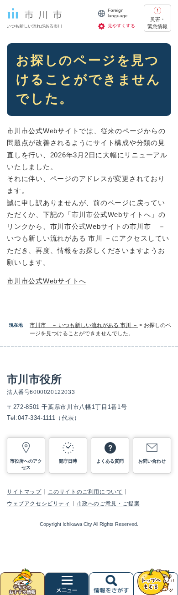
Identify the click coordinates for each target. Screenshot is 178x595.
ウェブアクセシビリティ (38, 503)
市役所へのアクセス (26, 464)
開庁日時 (68, 461)
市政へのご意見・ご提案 (108, 503)
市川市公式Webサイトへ (46, 281)
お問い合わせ (152, 461)
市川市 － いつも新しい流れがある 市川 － (84, 325)
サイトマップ (24, 492)
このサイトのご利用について (85, 492)
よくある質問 (110, 461)
